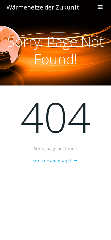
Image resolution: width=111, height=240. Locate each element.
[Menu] (100, 7)
